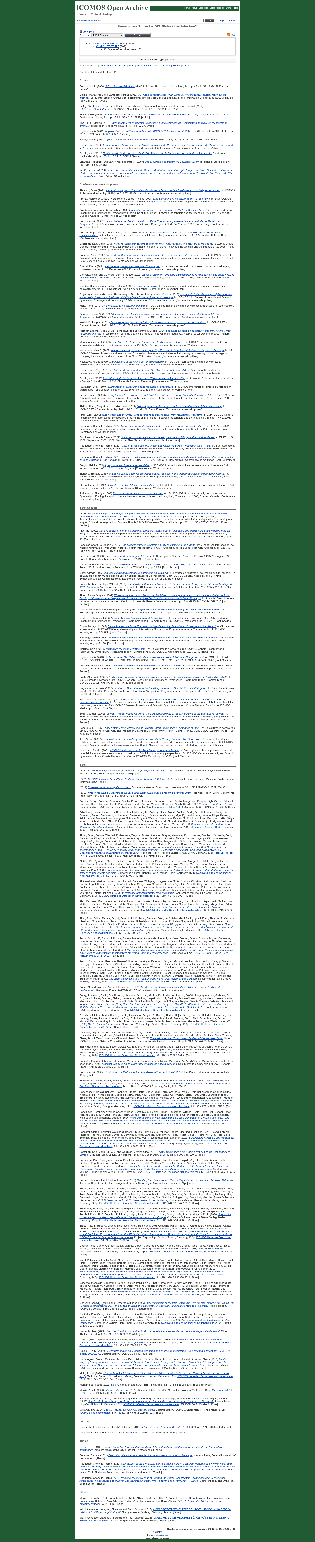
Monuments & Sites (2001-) (95, 955)
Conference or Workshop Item (117, 65)
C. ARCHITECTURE (107, 46)
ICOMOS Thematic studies (95, 1412)
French (231, 20)
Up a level (88, 31)
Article (93, 65)
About (194, 8)
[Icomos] (113, 11)
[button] (137, 35)
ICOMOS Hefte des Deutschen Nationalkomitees (127, 895)
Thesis (176, 65)
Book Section (144, 65)
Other (185, 65)
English (222, 20)
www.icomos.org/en (160, 1535)
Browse (229, 8)
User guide (203, 8)
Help (236, 8)
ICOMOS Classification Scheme (107, 43)
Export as (85, 35)
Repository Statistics (89, 20)
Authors (170, 59)
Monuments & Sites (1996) (167, 806)
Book (157, 65)
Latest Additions (217, 8)
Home (187, 8)
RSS (233, 34)
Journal (166, 65)
